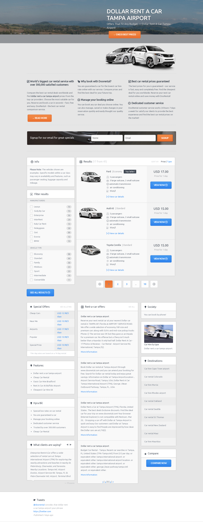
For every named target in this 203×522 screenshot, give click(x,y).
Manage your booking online (46, 419)
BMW (36, 241)
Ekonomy (38, 254)
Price (163, 161)
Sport (36, 271)
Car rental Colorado (153, 377)
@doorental (39, 505)
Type (169, 161)
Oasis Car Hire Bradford (44, 381)
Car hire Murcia (151, 385)
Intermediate (40, 275)
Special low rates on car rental (47, 411)
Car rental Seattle (152, 409)
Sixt (36, 232)
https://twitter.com (42, 511)
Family (37, 262)
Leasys (37, 206)
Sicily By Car (39, 211)
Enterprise (39, 215)
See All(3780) (66, 307)
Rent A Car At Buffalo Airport (46, 385)
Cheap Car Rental (41, 377)
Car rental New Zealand (155, 425)
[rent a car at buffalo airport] (68, 444)
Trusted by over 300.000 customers (49, 427)
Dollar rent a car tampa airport (47, 373)
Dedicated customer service (46, 423)
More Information (89, 352)
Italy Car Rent (40, 224)
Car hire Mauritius (152, 441)
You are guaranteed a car (44, 415)
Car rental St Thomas (154, 417)
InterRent (38, 219)
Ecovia (37, 237)
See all (131, 307)
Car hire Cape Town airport (156, 368)
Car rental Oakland (153, 401)
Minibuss (38, 267)
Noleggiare (39, 228)
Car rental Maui (151, 433)
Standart (38, 258)
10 (145, 284)
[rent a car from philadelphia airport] (71, 444)
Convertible (39, 280)
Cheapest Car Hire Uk (43, 390)
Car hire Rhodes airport (155, 393)
